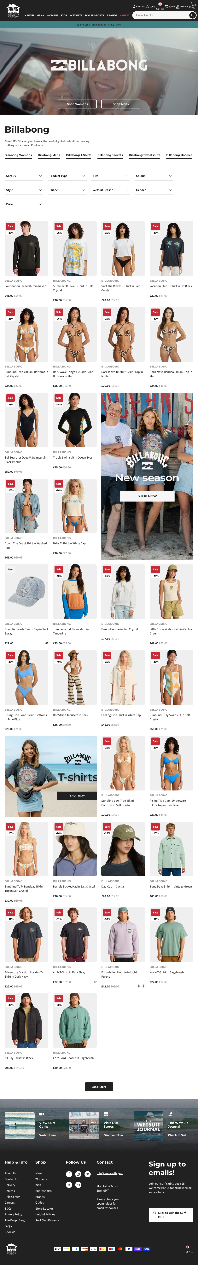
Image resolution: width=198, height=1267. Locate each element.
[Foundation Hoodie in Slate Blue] (138, 985)
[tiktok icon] (69, 1187)
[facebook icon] (69, 1176)
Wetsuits (76, 15)
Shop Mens (121, 104)
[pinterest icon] (87, 1176)
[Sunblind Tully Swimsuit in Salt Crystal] (171, 677)
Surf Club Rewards (47, 1220)
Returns (10, 1191)
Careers (10, 1202)
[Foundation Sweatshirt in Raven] (26, 248)
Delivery (10, 1185)
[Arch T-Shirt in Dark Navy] (75, 934)
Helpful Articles (45, 1214)
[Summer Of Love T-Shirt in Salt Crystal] (75, 248)
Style (9, 190)
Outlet (124, 15)
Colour (140, 176)
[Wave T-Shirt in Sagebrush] (171, 934)
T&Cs (8, 1208)
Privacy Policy (13, 1214)
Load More (99, 1087)
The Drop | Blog (15, 1220)
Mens (40, 15)
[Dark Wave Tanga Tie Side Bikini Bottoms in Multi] (75, 334)
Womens (52, 15)
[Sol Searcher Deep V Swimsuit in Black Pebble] (26, 420)
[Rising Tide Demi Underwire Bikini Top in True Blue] (171, 763)
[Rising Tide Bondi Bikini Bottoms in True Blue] (26, 677)
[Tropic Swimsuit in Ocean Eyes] (75, 420)
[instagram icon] (78, 1176)
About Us (10, 1173)
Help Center (12, 1197)
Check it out (177, 1135)
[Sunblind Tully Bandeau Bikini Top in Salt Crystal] (26, 849)
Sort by (11, 176)
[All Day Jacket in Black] (26, 1020)
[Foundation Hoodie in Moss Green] (143, 985)
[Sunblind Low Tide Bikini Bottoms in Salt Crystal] (123, 763)
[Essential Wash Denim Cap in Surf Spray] (26, 591)
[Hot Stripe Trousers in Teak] (75, 677)
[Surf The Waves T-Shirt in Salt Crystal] (123, 248)
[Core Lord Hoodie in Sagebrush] (75, 1020)
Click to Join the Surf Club (172, 1215)
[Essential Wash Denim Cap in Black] (46, 642)
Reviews (10, 1232)
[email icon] (78, 1187)
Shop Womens (77, 104)
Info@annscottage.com (112, 1173)
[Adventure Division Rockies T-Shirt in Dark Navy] (26, 934)
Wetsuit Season (103, 190)
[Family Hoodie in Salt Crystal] (123, 591)
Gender (141, 190)
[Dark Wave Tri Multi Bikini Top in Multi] (123, 334)
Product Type (58, 176)
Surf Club (114, 24)
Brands (112, 15)
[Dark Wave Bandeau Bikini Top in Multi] (171, 334)
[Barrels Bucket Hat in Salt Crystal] (75, 849)
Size (95, 176)
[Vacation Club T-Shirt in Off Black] (171, 248)
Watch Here (47, 1135)
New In (29, 15)
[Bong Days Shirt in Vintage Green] (171, 849)
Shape (54, 190)
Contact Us (12, 1179)
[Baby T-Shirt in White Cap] (75, 506)
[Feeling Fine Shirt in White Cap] (123, 677)
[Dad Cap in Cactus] (123, 849)
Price (9, 204)
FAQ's (8, 1226)
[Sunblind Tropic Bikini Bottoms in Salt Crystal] (26, 334)
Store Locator (44, 1208)
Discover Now (113, 1135)
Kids (64, 15)
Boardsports (94, 15)
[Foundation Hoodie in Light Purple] (123, 934)
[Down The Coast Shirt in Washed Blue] (26, 506)
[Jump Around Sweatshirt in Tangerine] (75, 591)
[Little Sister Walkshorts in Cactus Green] (171, 591)
